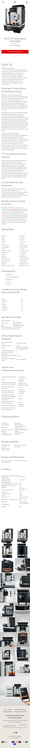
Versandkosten (7, 711)
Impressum (10, 709)
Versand (19, 45)
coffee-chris (19, 736)
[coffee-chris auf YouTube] (16, 732)
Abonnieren (22, 725)
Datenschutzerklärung (20, 711)
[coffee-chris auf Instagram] (14, 732)
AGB (5, 709)
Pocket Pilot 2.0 (14, 209)
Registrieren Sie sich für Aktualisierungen (15, 717)
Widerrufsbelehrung (20, 709)
